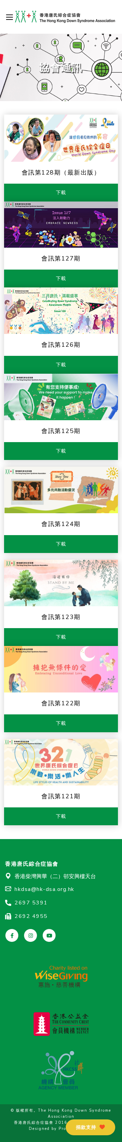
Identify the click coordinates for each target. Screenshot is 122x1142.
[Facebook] (12, 935)
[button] (90, 1127)
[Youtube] (49, 935)
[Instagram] (30, 935)
